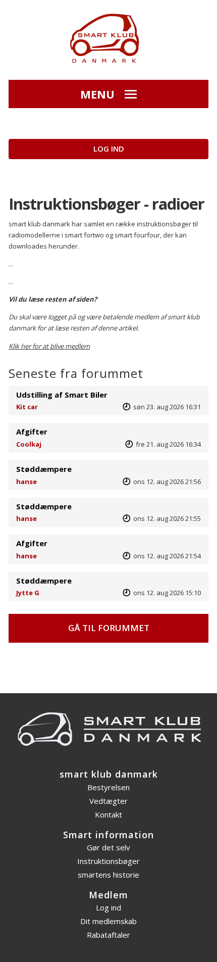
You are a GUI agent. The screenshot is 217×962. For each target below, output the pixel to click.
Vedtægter (108, 801)
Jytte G (27, 592)
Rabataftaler (108, 935)
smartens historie (108, 875)
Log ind (108, 148)
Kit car (27, 406)
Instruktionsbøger (108, 861)
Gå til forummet (108, 628)
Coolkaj (28, 444)
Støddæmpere (44, 469)
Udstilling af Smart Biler (61, 395)
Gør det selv (108, 847)
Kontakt (108, 814)
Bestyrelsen (108, 787)
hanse (26, 481)
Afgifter (31, 431)
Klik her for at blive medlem (49, 346)
